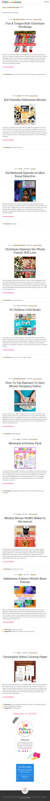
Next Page (32, 714)
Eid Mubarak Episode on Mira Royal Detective (25, 174)
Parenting (37, 74)
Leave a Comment (37, 19)
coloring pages (16, 708)
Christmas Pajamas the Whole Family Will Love (25, 250)
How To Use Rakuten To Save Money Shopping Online (25, 384)
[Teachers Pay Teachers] (30, 751)
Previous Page (19, 714)
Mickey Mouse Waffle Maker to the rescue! (25, 519)
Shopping (17, 434)
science (20, 631)
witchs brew (31, 631)
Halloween (14, 147)
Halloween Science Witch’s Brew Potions (25, 580)
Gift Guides (31, 74)
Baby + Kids (14, 74)
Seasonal (43, 74)
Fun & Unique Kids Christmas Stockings (25, 24)
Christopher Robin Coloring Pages (25, 657)
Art (12, 704)
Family (26, 74)
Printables (37, 491)
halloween (15, 631)
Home (4, 7)
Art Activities (16, 704)
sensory (25, 631)
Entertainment (15, 569)
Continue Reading (7, 67)
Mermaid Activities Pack (25, 443)
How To (21, 357)
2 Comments (33, 574)
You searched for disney (13, 7)
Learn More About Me (26, 748)
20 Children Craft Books (25, 309)
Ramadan (14, 224)
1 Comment (33, 168)
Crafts (17, 357)
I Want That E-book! (25, 776)
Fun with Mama (11, 2)
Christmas (21, 74)
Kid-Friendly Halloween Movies (25, 100)
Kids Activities (27, 357)
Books (13, 357)
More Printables (15, 491)
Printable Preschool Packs (27, 491)
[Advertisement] (22, 797)
